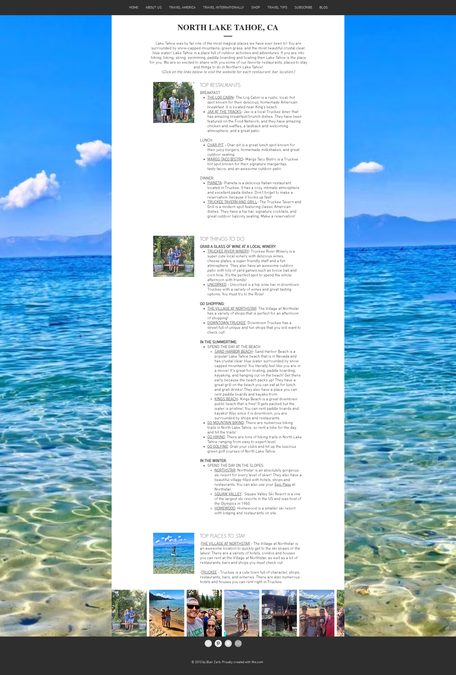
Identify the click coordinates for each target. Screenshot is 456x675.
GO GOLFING (217, 446)
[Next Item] (336, 613)
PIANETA (214, 183)
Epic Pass (283, 484)
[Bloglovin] (228, 643)
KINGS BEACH (226, 399)
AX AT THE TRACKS (225, 112)
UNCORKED (217, 285)
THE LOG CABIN (220, 97)
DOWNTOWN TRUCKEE (226, 323)
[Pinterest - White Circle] (218, 643)
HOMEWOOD (224, 508)
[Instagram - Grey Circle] (208, 643)
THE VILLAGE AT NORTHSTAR (231, 309)
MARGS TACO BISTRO (225, 159)
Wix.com (257, 662)
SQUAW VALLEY (228, 494)
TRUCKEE (209, 572)
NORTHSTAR (224, 470)
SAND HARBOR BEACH (233, 351)
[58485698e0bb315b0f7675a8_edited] (238, 643)
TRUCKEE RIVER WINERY (228, 251)
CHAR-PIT (215, 145)
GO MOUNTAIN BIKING (225, 423)
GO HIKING (216, 437)
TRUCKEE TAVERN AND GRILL (232, 202)
